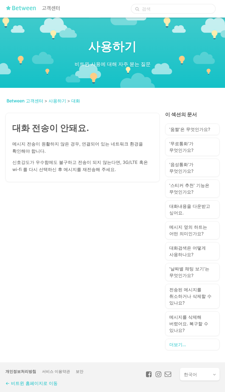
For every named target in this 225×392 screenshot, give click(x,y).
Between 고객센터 (25, 100)
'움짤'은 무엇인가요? (189, 129)
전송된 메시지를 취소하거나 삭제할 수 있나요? (190, 296)
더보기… (177, 344)
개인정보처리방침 (20, 371)
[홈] (34, 10)
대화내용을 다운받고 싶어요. (189, 209)
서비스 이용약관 (56, 371)
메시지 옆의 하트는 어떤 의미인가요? (188, 230)
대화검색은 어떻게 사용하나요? (187, 251)
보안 (79, 371)
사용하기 (57, 100)
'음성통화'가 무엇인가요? (181, 168)
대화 (75, 100)
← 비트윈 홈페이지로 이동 (31, 383)
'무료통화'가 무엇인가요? (181, 147)
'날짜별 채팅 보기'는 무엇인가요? (189, 272)
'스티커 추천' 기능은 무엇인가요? (189, 189)
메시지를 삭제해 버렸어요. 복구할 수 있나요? (188, 323)
